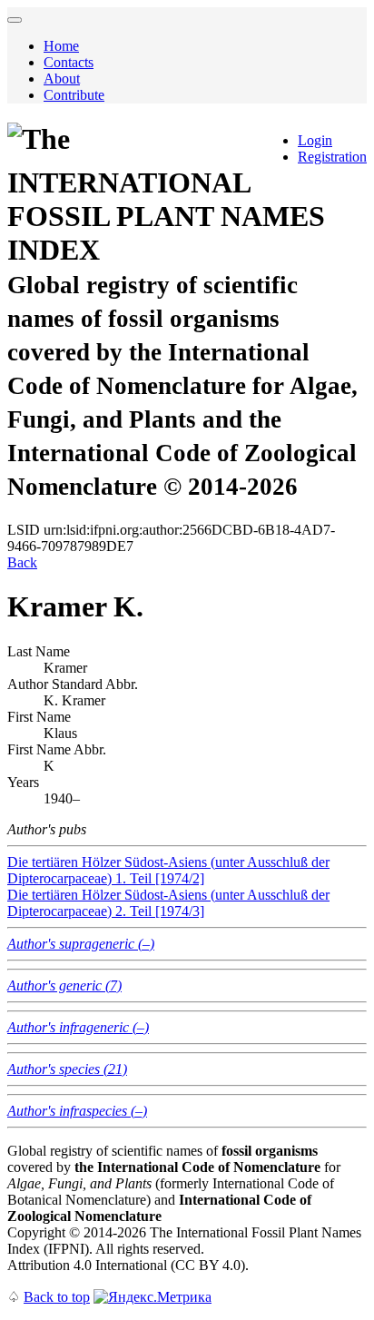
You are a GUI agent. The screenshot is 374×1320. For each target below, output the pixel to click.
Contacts (69, 62)
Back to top (57, 1297)
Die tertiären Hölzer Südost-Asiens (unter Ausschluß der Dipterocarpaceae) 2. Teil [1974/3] (168, 903)
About (62, 78)
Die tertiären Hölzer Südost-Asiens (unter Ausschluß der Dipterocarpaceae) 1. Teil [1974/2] (168, 870)
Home (61, 46)
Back (22, 562)
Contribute (74, 95)
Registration (332, 156)
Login (315, 140)
